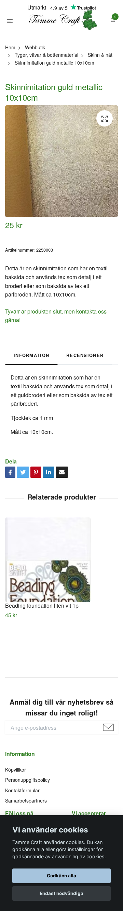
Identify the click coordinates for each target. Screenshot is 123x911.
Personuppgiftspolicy (27, 810)
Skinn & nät (100, 84)
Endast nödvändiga (61, 893)
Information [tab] (31, 385)
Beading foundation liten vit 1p (42, 635)
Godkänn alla (61, 875)
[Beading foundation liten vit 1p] (61, 589)
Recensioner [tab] (85, 385)
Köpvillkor (15, 799)
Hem (10, 77)
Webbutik (35, 77)
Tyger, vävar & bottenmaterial (46, 84)
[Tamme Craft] (61, 35)
